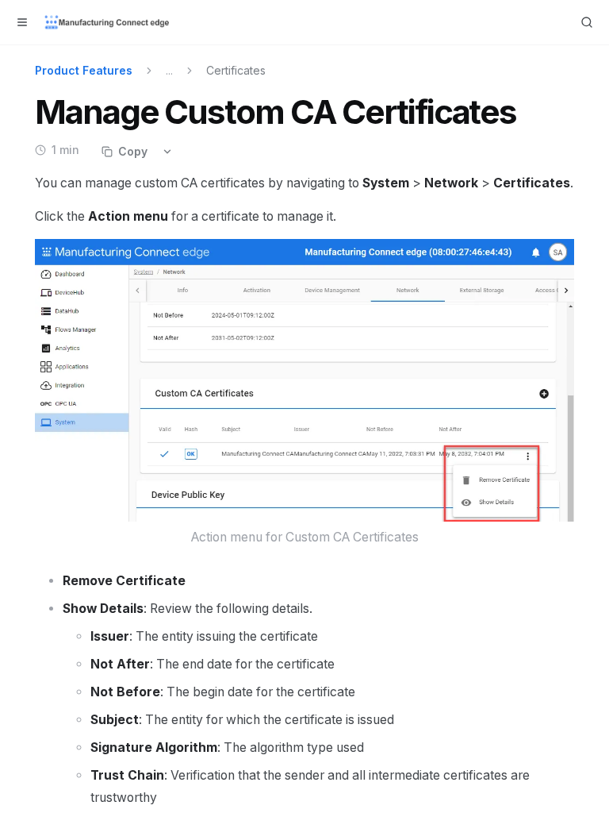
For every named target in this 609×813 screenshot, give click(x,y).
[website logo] (107, 22)
